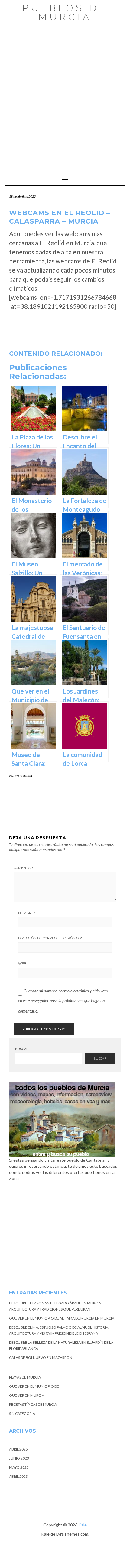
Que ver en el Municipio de (34, 1386)
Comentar (23, 868)
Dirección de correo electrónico (50, 938)
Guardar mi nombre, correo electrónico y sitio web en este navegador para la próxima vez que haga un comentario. (63, 1001)
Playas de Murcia (25, 1377)
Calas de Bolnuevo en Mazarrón (40, 1357)
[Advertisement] (65, 93)
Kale (82, 1524)
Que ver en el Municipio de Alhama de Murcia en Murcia (61, 1318)
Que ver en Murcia (26, 1395)
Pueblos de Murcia (65, 12)
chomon (26, 776)
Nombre (26, 913)
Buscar (21, 1049)
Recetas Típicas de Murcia (33, 1404)
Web (22, 963)
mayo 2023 (19, 1467)
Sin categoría (22, 1413)
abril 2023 (18, 1476)
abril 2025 (18, 1449)
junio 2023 (19, 1458)
